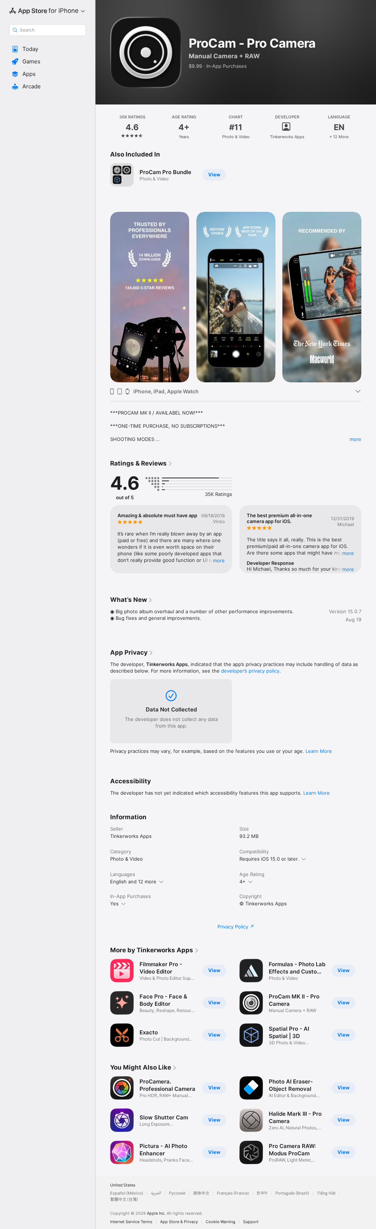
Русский (177, 1193)
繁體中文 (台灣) (124, 1199)
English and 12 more (133, 881)
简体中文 (201, 1193)
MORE (219, 560)
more (355, 439)
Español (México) (126, 1193)
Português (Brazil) (292, 1193)
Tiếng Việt (326, 1193)
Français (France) (233, 1193)
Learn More (319, 751)
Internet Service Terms (131, 1222)
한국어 (262, 1193)
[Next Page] (369, 127)
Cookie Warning (220, 1222)
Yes (114, 903)
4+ (242, 881)
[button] (48, 49)
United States (122, 1185)
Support (250, 1222)
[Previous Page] (103, 127)
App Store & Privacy (179, 1222)
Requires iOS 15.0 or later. (269, 859)
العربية (156, 1193)
